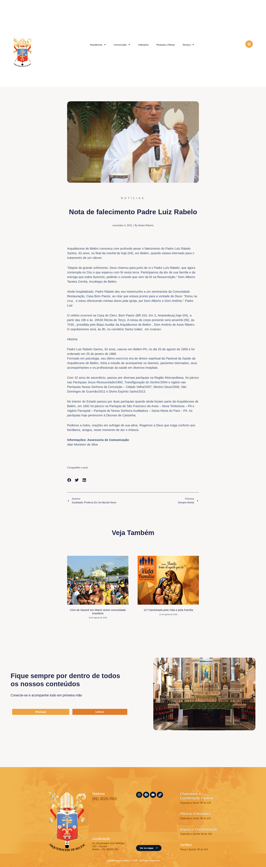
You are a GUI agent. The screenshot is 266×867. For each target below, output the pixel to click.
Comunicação (120, 45)
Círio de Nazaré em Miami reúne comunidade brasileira (98, 611)
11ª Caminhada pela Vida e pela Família (168, 610)
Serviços (187, 45)
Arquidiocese (96, 45)
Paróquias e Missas (165, 45)
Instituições (143, 45)
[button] (69, 480)
